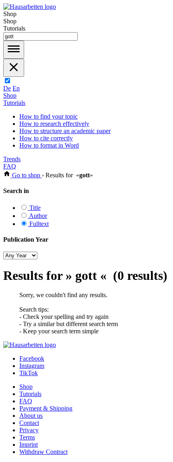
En (16, 88)
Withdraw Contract (43, 451)
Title (34, 207)
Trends (12, 159)
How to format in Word (49, 145)
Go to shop (26, 175)
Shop (9, 95)
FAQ (9, 166)
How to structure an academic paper (65, 130)
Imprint (28, 444)
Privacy (29, 430)
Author (37, 215)
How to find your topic (48, 116)
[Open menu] (13, 50)
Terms (27, 437)
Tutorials (14, 102)
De (7, 88)
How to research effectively (54, 123)
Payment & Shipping (45, 408)
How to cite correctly (46, 138)
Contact (29, 422)
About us (31, 415)
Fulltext (38, 223)
